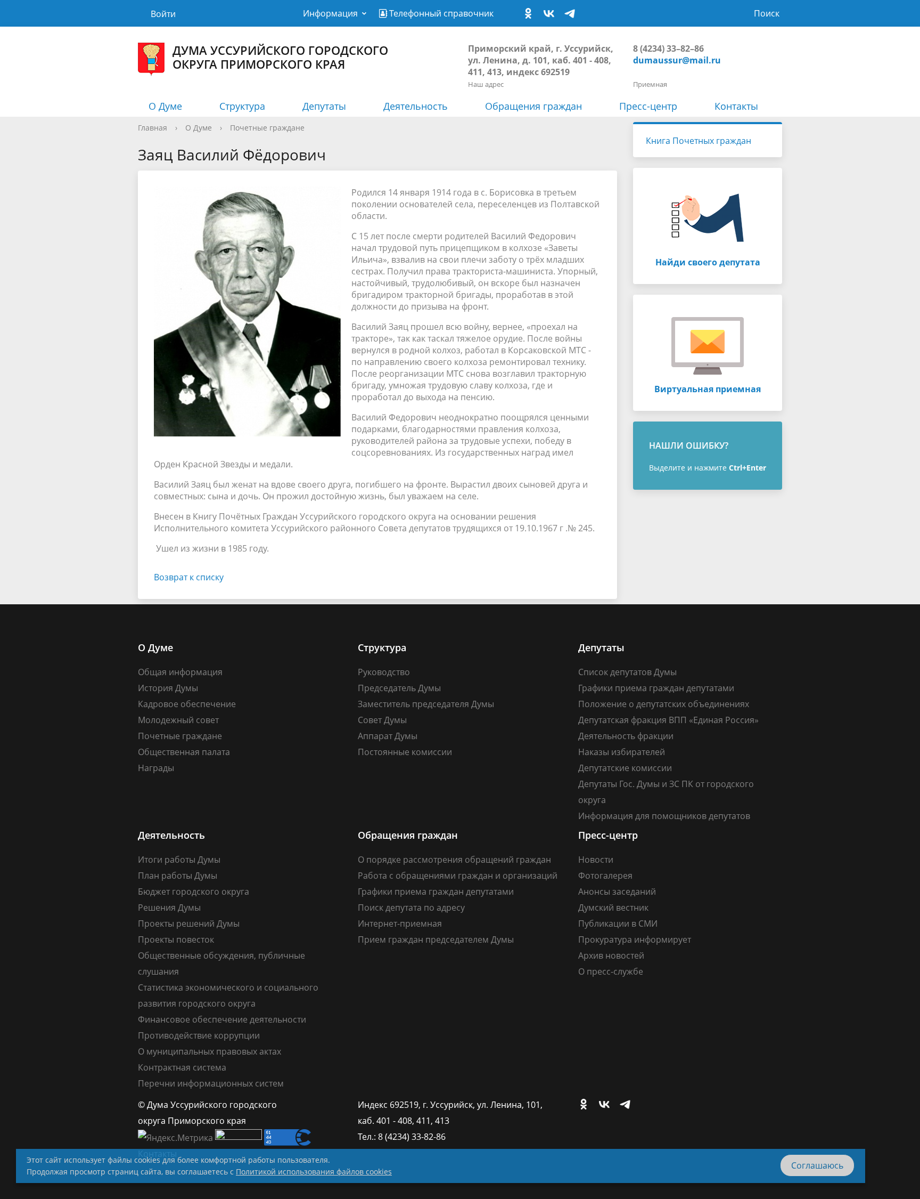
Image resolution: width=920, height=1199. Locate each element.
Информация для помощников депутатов (664, 816)
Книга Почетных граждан (698, 141)
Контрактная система (182, 1067)
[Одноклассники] (531, 14)
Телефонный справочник (440, 13)
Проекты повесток (176, 939)
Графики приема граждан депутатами (656, 688)
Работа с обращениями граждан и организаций (457, 875)
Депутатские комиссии (625, 768)
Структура (242, 106)
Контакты (736, 106)
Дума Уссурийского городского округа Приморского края (280, 57)
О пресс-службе (610, 971)
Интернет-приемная (400, 923)
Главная (152, 128)
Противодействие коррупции (199, 1035)
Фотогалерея (605, 875)
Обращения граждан (533, 106)
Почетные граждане (267, 128)
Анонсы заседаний (617, 891)
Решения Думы (169, 907)
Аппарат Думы (387, 736)
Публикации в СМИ (618, 923)
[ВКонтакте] (552, 14)
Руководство (384, 672)
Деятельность (415, 106)
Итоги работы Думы (179, 859)
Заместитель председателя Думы (426, 704)
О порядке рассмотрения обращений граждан (454, 859)
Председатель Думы (399, 688)
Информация (330, 13)
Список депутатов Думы (627, 672)
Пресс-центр (648, 106)
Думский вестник (613, 907)
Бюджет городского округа (193, 891)
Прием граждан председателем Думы (436, 939)
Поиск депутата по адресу (411, 907)
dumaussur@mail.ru (677, 60)
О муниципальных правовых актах (209, 1051)
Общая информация (180, 672)
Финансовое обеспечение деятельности (222, 1019)
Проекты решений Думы (189, 923)
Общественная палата (184, 752)
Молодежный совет (178, 720)
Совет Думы (382, 720)
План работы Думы (177, 875)
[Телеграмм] (572, 14)
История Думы (168, 688)
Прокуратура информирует (634, 939)
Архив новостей (611, 955)
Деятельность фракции (625, 736)
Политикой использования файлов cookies (314, 1171)
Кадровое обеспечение (187, 704)
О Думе (165, 106)
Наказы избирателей (621, 752)
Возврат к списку (189, 577)
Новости (595, 859)
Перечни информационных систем (211, 1083)
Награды (156, 768)
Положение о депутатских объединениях (663, 704)
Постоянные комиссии (405, 752)
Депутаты (324, 106)
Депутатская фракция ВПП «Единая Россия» (668, 720)
